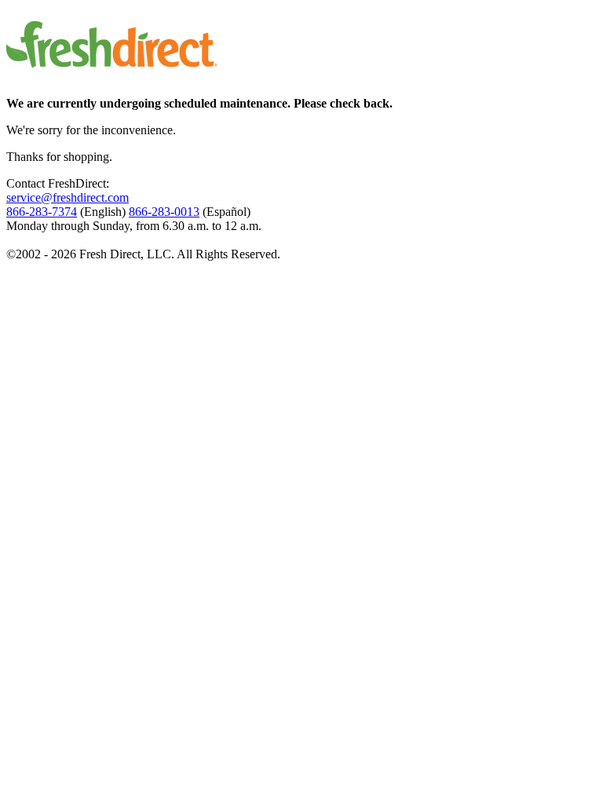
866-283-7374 (41, 211)
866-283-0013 (164, 211)
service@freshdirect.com (67, 197)
